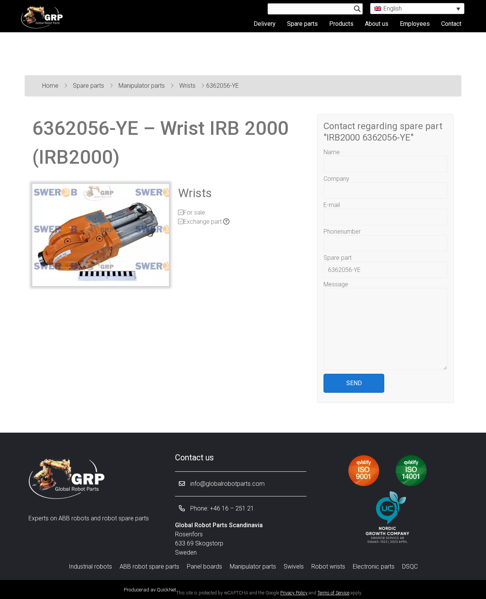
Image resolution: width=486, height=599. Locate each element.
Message (335, 284)
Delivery (265, 23)
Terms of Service (333, 593)
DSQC (410, 566)
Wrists (188, 85)
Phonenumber (342, 231)
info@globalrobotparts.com (227, 483)
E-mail (331, 205)
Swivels (294, 566)
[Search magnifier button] (357, 8)
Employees (415, 23)
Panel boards (204, 566)
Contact (451, 23)
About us (376, 23)
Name (331, 152)
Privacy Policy (294, 593)
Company (336, 178)
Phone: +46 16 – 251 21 (221, 508)
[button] (417, 8)
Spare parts (302, 23)
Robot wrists (328, 566)
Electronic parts (373, 566)
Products (341, 23)
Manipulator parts (142, 85)
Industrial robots (90, 566)
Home (51, 85)
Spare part (337, 257)
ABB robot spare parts (149, 566)
